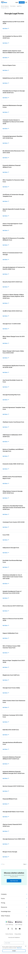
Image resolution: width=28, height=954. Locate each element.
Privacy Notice (18, 934)
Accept (14, 950)
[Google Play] (9, 921)
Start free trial (14, 881)
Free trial (22, 2)
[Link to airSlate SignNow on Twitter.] (12, 928)
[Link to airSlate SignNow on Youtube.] (19, 928)
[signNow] (4, 2)
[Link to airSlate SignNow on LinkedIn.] (16, 928)
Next (24, 864)
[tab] (14, 894)
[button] (26, 2)
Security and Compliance (14, 937)
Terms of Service (9, 934)
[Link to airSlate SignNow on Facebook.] (8, 928)
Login (16, 2)
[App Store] (18, 921)
